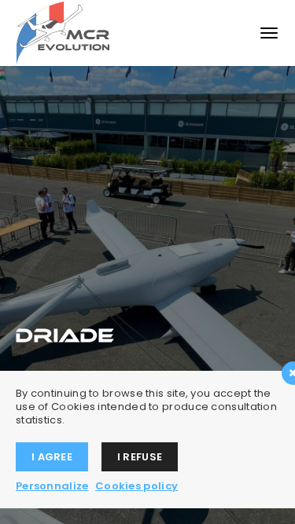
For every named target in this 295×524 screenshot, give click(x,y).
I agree (51, 456)
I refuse (139, 456)
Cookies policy (136, 485)
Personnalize (52, 485)
